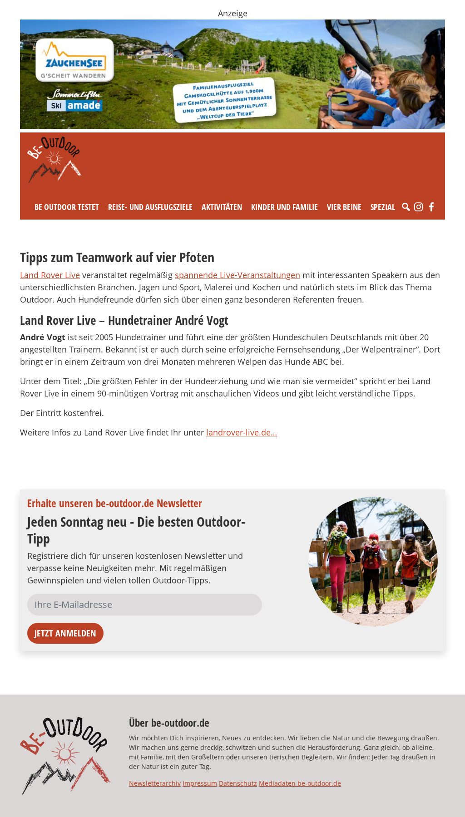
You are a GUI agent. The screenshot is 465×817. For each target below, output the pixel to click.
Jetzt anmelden (65, 633)
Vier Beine (344, 206)
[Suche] (406, 207)
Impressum (200, 783)
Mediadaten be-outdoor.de (300, 783)
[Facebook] (431, 207)
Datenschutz (238, 783)
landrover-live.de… (241, 432)
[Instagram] (418, 207)
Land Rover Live (50, 274)
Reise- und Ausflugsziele (150, 206)
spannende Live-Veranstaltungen (237, 274)
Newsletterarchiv (155, 783)
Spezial (383, 206)
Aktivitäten (222, 206)
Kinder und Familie (284, 206)
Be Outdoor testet (67, 206)
